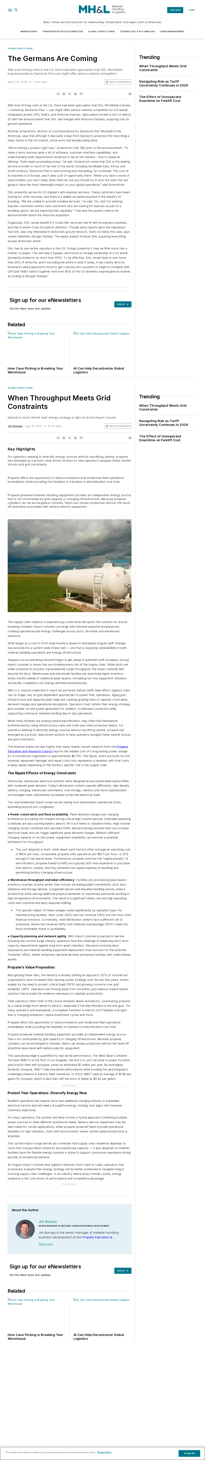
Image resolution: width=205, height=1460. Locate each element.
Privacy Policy (104, 1452)
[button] (10, 10)
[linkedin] (64, 93)
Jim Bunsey (15, 426)
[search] (16, 10)
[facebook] (58, 93)
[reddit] (75, 93)
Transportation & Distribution (62, 31)
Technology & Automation (137, 31)
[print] (129, 93)
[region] (102, 1453)
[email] (81, 93)
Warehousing (28, 31)
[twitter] (69, 93)
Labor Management (172, 31)
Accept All (189, 1453)
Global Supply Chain (101, 31)
